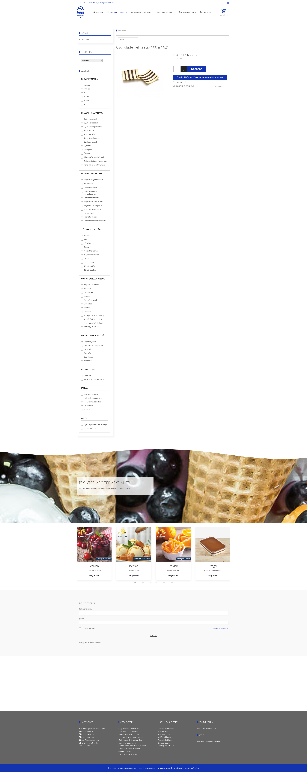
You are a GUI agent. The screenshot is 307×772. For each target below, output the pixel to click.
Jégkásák (87, 146)
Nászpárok (88, 361)
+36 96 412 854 (86, 2)
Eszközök (87, 349)
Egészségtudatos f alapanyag (95, 161)
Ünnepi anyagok (90, 428)
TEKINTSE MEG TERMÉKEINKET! (104, 482)
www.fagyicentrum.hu (90, 743)
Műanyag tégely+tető (92, 209)
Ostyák (86, 258)
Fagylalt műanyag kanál (93, 205)
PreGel (86, 100)
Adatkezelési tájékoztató (206, 728)
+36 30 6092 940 (87, 737)
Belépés (153, 636)
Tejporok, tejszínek (91, 285)
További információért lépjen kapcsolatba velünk (200, 77)
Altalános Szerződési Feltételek (209, 742)
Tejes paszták (89, 134)
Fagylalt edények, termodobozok (90, 192)
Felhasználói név (85, 609)
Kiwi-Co (87, 89)
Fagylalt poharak (90, 217)
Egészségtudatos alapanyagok (96, 424)
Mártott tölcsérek (90, 251)
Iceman (87, 85)
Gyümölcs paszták (91, 123)
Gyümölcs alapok (90, 119)
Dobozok (87, 375)
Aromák (87, 307)
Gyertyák (87, 353)
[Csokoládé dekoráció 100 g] (140, 76)
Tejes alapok (89, 130)
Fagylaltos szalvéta (91, 198)
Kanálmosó (88, 183)
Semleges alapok (90, 142)
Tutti (86, 104)
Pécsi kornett (89, 243)
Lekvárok (87, 311)
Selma (86, 247)
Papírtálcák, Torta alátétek (94, 379)
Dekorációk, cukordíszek (93, 345)
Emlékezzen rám (88, 628)
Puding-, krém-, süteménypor (95, 315)
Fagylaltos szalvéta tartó (93, 201)
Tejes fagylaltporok (91, 138)
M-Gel (86, 96)
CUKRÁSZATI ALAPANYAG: (183, 86)
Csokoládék (88, 292)
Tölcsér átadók (90, 270)
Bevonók (87, 288)
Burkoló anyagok (90, 300)
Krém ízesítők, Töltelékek (93, 323)
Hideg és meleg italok (92, 402)
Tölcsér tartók (89, 266)
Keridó (86, 235)
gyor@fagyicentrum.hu (105, 2)
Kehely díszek (89, 213)
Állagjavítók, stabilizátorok (94, 157)
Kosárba (196, 69)
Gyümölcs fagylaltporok (93, 127)
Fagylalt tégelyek (90, 187)
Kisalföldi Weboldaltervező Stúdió (152, 768)
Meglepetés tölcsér (91, 255)
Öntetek (87, 153)
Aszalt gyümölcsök (91, 327)
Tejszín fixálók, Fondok (93, 319)
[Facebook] (228, 3)
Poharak (87, 409)
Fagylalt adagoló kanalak (93, 179)
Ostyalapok (88, 357)
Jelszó (81, 618)
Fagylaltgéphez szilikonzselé (95, 221)
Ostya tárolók (89, 262)
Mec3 (86, 93)
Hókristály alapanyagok (93, 398)
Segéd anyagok (90, 341)
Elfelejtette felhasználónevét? (90, 643)
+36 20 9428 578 (87, 734)
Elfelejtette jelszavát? (220, 628)
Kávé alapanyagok (91, 394)
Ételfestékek (88, 304)
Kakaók (87, 296)
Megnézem (94, 575)
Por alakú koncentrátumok (94, 165)
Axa (85, 239)
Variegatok (88, 149)
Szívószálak (88, 405)
